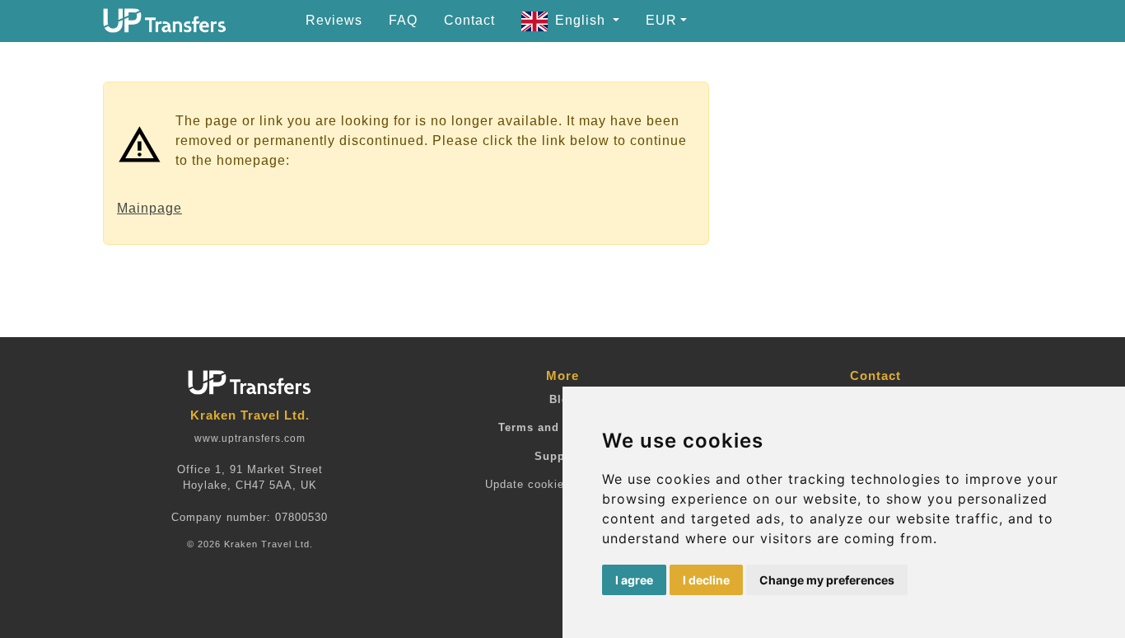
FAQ (403, 20)
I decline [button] (706, 580)
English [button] (582, 20)
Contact (469, 20)
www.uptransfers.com (250, 438)
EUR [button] (661, 20)
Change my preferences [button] (826, 580)
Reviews (334, 20)
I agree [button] (634, 580)
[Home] (164, 20)
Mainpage (149, 208)
